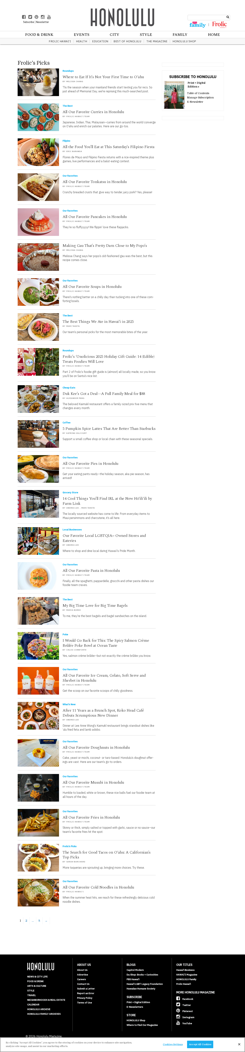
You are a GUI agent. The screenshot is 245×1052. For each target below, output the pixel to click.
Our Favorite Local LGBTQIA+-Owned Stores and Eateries (104, 538)
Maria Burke (73, 610)
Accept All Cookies (200, 1044)
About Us (82, 970)
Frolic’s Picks (70, 846)
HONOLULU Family (186, 979)
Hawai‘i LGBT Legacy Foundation (145, 983)
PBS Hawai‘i (133, 979)
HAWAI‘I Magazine (186, 974)
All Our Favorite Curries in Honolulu (93, 112)
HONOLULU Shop (184, 41)
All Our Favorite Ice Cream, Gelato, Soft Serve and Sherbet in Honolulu (104, 678)
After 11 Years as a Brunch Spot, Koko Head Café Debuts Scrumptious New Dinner (103, 712)
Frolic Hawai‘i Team (78, 116)
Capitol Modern (135, 970)
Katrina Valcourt (76, 433)
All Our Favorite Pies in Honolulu (90, 464)
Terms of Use (84, 1002)
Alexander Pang (75, 398)
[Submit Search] (228, 17)
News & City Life (37, 976)
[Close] (239, 1044)
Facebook (187, 999)
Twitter (186, 1005)
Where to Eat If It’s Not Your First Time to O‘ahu (103, 77)
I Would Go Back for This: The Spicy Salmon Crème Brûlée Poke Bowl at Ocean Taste (106, 643)
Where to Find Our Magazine (142, 1025)
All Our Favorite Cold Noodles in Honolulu (98, 887)
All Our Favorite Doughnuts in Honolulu (96, 748)
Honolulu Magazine (122, 17)
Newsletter (42, 22)
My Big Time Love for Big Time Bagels (95, 606)
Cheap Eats (69, 387)
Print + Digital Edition (138, 1002)
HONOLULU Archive (38, 1009)
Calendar (33, 1004)
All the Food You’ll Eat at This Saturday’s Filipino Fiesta (108, 147)
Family (180, 35)
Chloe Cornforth (76, 650)
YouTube (187, 1023)
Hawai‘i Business (185, 970)
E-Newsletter (195, 101)
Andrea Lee (72, 508)
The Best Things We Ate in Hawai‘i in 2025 (98, 322)
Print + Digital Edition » (196, 84)
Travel (31, 995)
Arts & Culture (36, 985)
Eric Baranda (74, 151)
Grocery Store (70, 492)
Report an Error (85, 993)
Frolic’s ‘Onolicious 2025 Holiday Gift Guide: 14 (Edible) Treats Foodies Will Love (108, 359)
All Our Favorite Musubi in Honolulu (93, 782)
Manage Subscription (200, 97)
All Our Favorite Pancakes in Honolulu (95, 217)
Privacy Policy (84, 997)
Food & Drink (39, 35)
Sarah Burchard (75, 862)
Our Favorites (70, 175)
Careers (81, 979)
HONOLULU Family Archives (44, 1013)
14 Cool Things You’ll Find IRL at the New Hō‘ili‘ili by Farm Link (107, 501)
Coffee (66, 422)
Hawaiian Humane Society (141, 988)
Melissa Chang (74, 81)
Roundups (68, 70)
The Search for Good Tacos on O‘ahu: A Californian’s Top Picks (107, 854)
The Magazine (156, 41)
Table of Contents (198, 93)
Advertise (82, 974)
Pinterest (187, 1011)
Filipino (66, 140)
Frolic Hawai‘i (60, 41)
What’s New (69, 704)
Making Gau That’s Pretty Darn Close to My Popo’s (105, 246)
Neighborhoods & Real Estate (46, 999)
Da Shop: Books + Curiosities (142, 974)
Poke (65, 634)
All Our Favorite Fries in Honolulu (91, 817)
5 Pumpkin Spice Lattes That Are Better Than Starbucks (109, 429)
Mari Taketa (73, 326)
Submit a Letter (86, 988)
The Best (68, 105)
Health (81, 41)
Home (214, 35)
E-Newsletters (135, 1006)
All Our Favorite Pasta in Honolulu (91, 571)
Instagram (188, 1017)
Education (100, 41)
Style (146, 35)
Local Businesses (72, 529)
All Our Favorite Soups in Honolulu (92, 287)
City (114, 35)
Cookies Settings (173, 1044)
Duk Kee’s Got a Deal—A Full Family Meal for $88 (104, 394)
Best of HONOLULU (127, 41)
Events (81, 35)
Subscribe (28, 22)
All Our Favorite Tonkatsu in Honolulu (95, 182)
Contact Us (83, 983)
